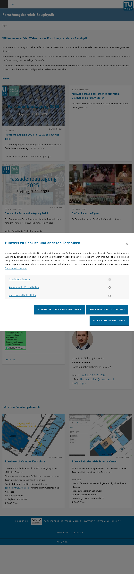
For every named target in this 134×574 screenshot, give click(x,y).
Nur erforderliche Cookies (107, 309)
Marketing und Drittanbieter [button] (22, 295)
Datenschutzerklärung (16, 268)
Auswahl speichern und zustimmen (59, 309)
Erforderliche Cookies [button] (19, 279)
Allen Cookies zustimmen (109, 320)
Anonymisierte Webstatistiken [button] (24, 287)
